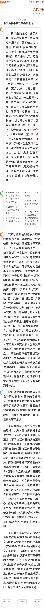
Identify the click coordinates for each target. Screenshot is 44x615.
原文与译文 (22, 20)
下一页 (22, 601)
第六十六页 (39, 14)
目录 (34, 2)
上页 (38, 601)
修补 (37, 2)
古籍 (8, 2)
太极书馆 (3, 2)
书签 (30, 2)
